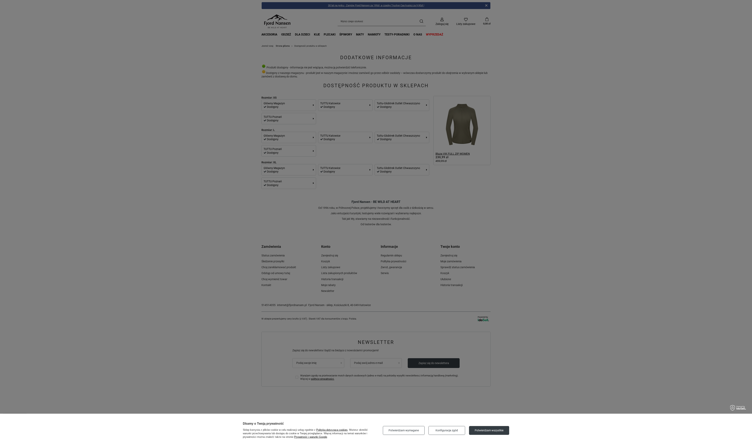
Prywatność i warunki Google (310, 436)
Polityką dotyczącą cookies (332, 429)
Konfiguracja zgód (447, 430)
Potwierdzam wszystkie (489, 430)
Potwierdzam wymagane (404, 430)
